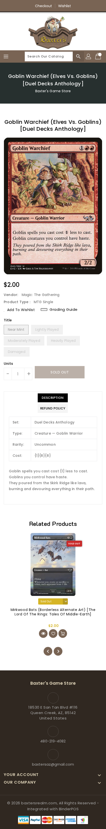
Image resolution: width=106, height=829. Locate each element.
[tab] (53, 397)
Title (8, 320)
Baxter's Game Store (53, 91)
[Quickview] (43, 633)
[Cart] (99, 56)
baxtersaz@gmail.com (53, 764)
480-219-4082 (53, 741)
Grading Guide (64, 309)
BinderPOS (69, 808)
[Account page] (89, 56)
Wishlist (64, 5)
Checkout (43, 5)
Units (8, 363)
